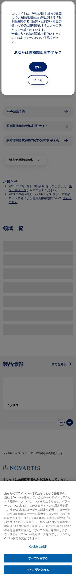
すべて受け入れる (38, 570)
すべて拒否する (38, 558)
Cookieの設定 (38, 546)
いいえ (37, 80)
